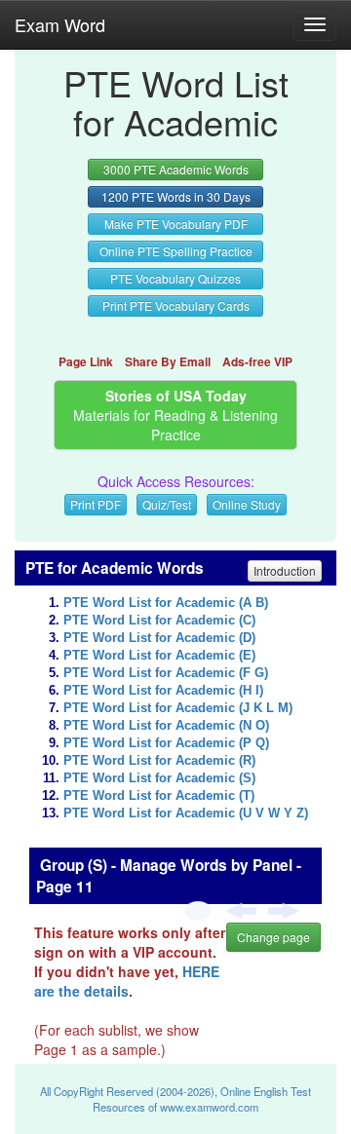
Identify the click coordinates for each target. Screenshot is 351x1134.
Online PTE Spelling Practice (176, 251)
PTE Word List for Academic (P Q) (166, 743)
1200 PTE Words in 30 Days (176, 196)
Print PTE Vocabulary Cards (176, 305)
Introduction (285, 570)
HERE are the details (126, 981)
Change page (273, 936)
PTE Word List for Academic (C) (159, 620)
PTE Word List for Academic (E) (159, 655)
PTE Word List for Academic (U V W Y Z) (185, 813)
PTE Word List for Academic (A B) (165, 603)
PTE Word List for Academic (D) (159, 638)
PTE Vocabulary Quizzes (175, 278)
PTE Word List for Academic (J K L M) (177, 708)
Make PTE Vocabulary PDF (176, 223)
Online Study (247, 504)
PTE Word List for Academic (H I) (163, 691)
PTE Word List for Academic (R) (159, 761)
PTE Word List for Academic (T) (158, 796)
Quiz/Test (166, 504)
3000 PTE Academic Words (176, 169)
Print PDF (95, 504)
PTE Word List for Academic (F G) (165, 673)
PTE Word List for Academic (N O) (166, 726)
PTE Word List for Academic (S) (159, 778)
